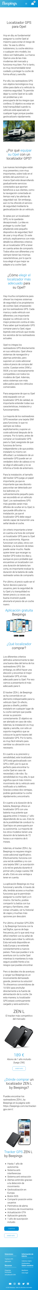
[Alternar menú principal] (26, 4)
